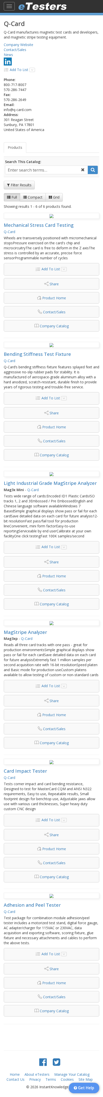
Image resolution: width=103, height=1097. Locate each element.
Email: (9, 104)
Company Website (18, 44)
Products (15, 147)
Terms (51, 1079)
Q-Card (9, 231)
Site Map (85, 1079)
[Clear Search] (83, 170)
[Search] (93, 170)
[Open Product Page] (51, 216)
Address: (11, 114)
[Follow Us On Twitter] (56, 1062)
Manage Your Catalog (72, 1074)
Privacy (35, 1079)
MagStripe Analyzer (25, 632)
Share (54, 284)
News (8, 54)
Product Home (54, 298)
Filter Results (21, 185)
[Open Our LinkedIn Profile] (8, 61)
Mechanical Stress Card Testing (39, 225)
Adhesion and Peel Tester (32, 905)
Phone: (10, 79)
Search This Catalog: (23, 161)
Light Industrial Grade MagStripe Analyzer (50, 483)
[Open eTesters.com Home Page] (42, 6)
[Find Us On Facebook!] (43, 1062)
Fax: (7, 94)
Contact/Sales (15, 49)
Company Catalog (54, 326)
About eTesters (37, 1074)
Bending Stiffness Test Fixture (37, 354)
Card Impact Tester (25, 771)
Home (15, 1074)
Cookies (67, 1079)
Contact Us (15, 1079)
